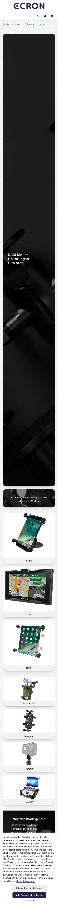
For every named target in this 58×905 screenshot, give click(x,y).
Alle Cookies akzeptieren (29, 895)
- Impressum (29, 900)
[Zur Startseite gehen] (29, 6)
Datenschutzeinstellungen (29, 888)
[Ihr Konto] (45, 16)
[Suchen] (39, 16)
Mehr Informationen (25, 881)
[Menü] (6, 16)
